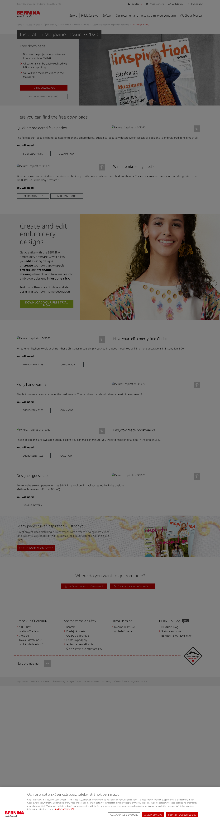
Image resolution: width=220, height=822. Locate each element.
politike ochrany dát (64, 809)
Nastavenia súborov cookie (124, 814)
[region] (110, 804)
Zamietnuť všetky (153, 814)
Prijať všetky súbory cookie (182, 814)
